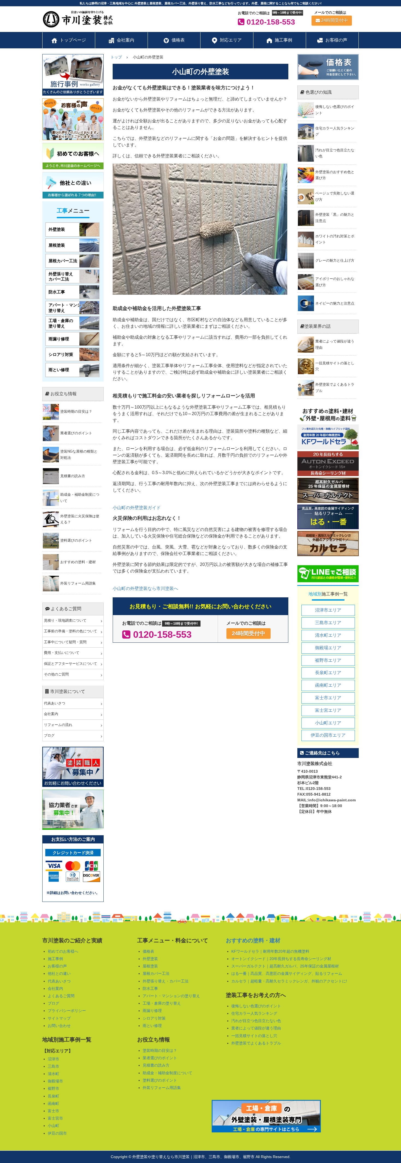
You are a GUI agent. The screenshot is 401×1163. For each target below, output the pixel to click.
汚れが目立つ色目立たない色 (256, 1021)
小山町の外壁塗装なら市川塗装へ (145, 588)
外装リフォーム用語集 (162, 1087)
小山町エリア (328, 723)
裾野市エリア (328, 660)
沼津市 (53, 1059)
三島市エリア (328, 622)
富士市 (53, 1111)
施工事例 (55, 959)
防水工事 (150, 988)
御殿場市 (55, 1081)
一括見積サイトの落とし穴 (254, 1036)
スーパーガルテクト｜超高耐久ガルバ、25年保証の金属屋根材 (285, 966)
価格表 (148, 951)
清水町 (53, 1074)
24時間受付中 (334, 20)
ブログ (49, 735)
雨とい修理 (152, 1025)
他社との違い (59, 973)
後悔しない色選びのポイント (256, 1006)
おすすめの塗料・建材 (253, 940)
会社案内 (51, 714)
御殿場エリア (328, 647)
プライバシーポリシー (67, 1010)
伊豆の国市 (57, 1133)
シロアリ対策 (154, 1018)
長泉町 (53, 1096)
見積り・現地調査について (65, 620)
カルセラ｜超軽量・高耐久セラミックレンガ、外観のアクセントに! (289, 981)
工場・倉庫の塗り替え (162, 1003)
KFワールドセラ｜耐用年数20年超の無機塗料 (270, 951)
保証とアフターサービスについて (70, 664)
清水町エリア (328, 635)
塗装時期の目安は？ (160, 1050)
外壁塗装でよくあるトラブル (256, 1043)
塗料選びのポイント (160, 1080)
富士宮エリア (328, 710)
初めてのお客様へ (63, 951)
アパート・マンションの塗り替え (171, 996)
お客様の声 (57, 966)
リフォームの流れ (58, 725)
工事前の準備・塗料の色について (70, 631)
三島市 (53, 1066)
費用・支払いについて (61, 653)
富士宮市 (55, 1118)
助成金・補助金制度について (167, 1073)
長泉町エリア (328, 672)
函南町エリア (328, 685)
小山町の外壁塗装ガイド (137, 507)
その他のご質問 (56, 674)
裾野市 (53, 1088)
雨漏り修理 (152, 1010)
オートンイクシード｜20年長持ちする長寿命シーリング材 (281, 959)
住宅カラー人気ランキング (254, 1013)
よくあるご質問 (61, 996)
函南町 (53, 1103)
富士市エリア (328, 697)
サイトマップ (59, 1018)
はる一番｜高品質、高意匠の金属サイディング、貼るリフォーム (286, 973)
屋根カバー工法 (156, 973)
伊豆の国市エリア (328, 735)
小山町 (53, 1125)
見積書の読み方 (156, 1065)
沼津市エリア (328, 610)
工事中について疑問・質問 (65, 642)
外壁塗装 (150, 959)
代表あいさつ (54, 703)
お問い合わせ (59, 1025)
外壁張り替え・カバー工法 (165, 981)
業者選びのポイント (160, 1058)
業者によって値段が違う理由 (256, 1028)
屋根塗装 (150, 966)
